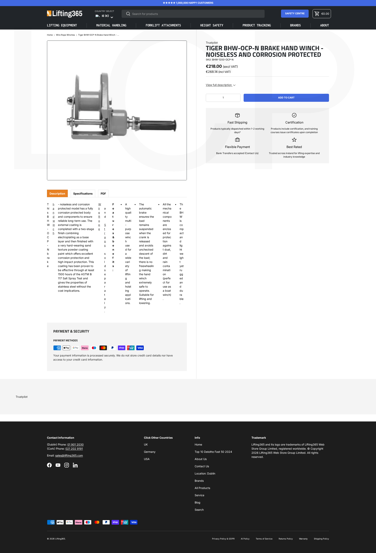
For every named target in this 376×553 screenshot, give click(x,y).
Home (50, 35)
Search (199, 509)
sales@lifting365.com (69, 455)
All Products (202, 488)
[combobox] (193, 14)
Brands (199, 480)
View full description (219, 85)
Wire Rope (99, 217)
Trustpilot (212, 42)
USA (147, 459)
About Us (201, 459)
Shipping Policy (321, 539)
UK (146, 444)
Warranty (303, 539)
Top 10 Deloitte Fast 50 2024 (213, 451)
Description (57, 193)
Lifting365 (60, 539)
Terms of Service (264, 539)
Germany (149, 451)
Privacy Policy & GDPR (223, 539)
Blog (197, 502)
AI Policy (245, 539)
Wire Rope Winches (65, 35)
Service (199, 495)
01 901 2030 (75, 444)
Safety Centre (295, 13)
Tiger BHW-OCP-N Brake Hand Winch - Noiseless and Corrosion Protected (98, 35)
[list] (117, 110)
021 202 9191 (74, 448)
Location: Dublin (205, 473)
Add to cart (286, 97)
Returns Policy (286, 539)
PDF (103, 193)
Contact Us (202, 466)
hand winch (54, 219)
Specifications (83, 193)
